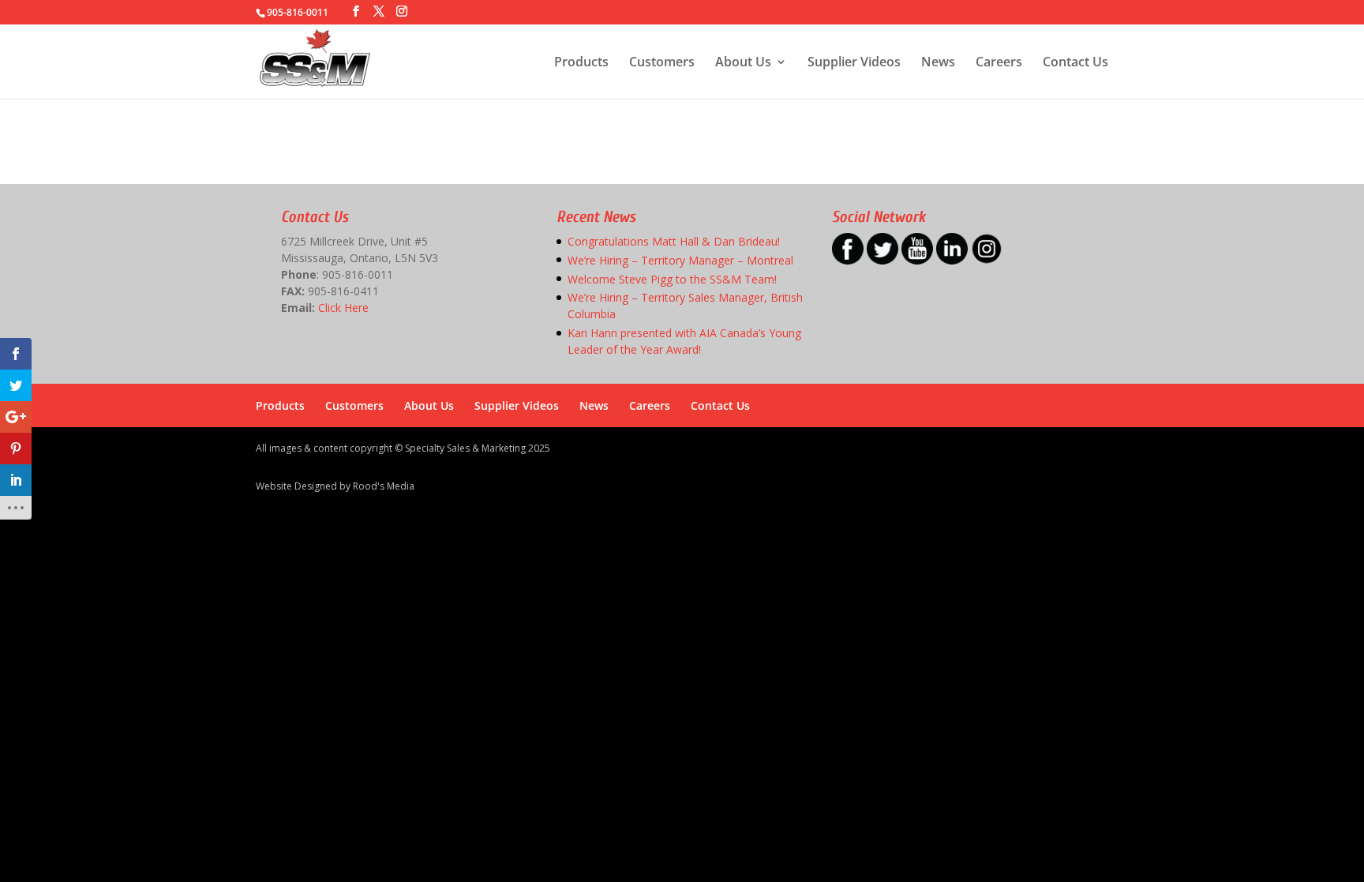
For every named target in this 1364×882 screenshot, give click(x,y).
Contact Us (1075, 63)
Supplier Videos (854, 63)
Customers (662, 63)
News (938, 63)
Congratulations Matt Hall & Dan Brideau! (674, 241)
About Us (743, 63)
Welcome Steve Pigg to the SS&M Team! (672, 279)
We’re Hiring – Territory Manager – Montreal (680, 260)
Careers (999, 63)
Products (581, 63)
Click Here (343, 307)
